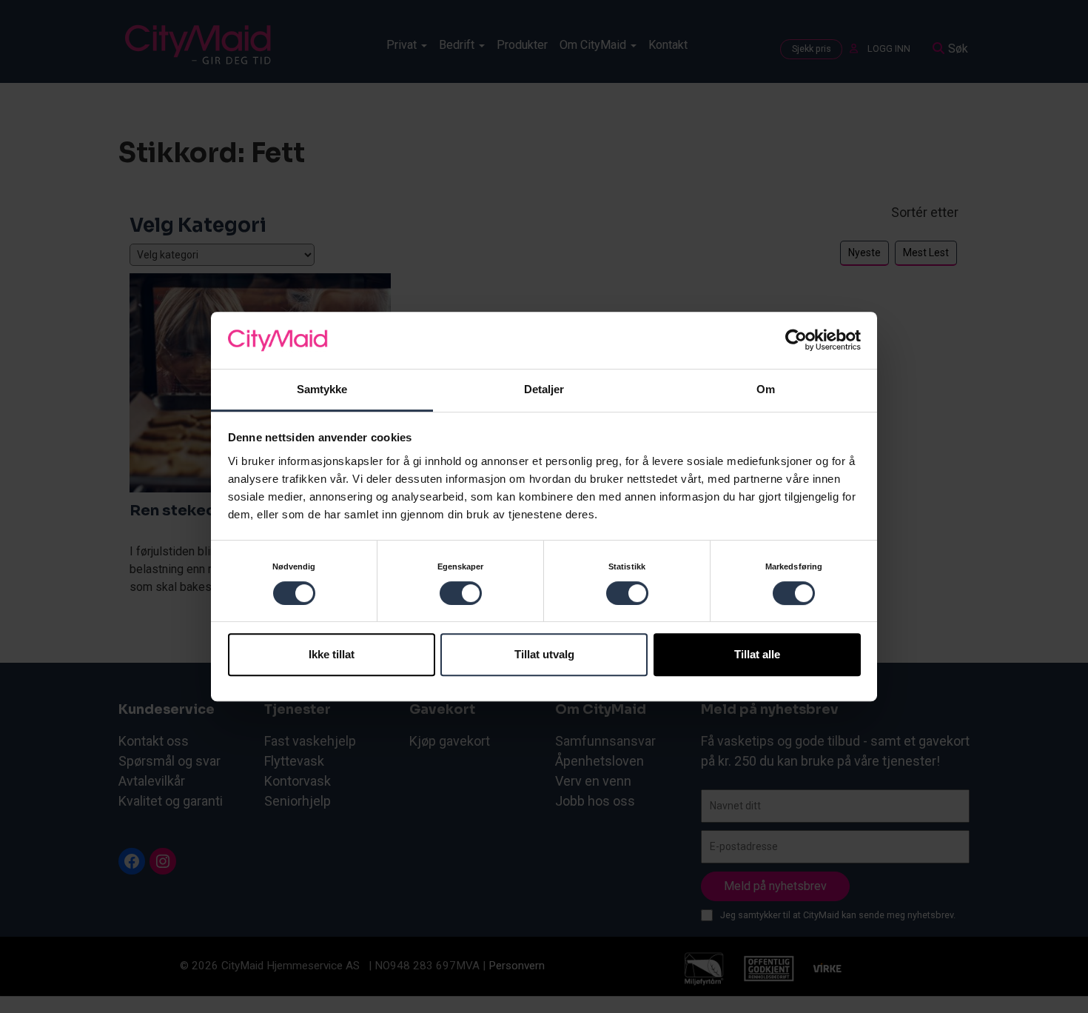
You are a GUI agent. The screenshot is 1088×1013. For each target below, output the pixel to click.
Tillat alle (757, 654)
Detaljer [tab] (544, 389)
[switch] (461, 593)
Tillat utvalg (544, 654)
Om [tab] (765, 389)
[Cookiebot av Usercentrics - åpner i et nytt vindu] (796, 341)
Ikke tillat (332, 654)
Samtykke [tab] (322, 389)
